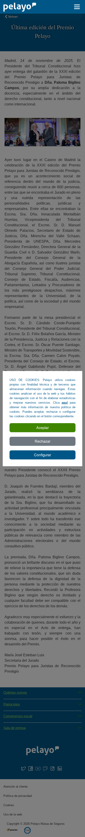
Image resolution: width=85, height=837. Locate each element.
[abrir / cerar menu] (78, 7)
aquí (65, 402)
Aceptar (42, 427)
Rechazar (42, 441)
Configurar (42, 454)
